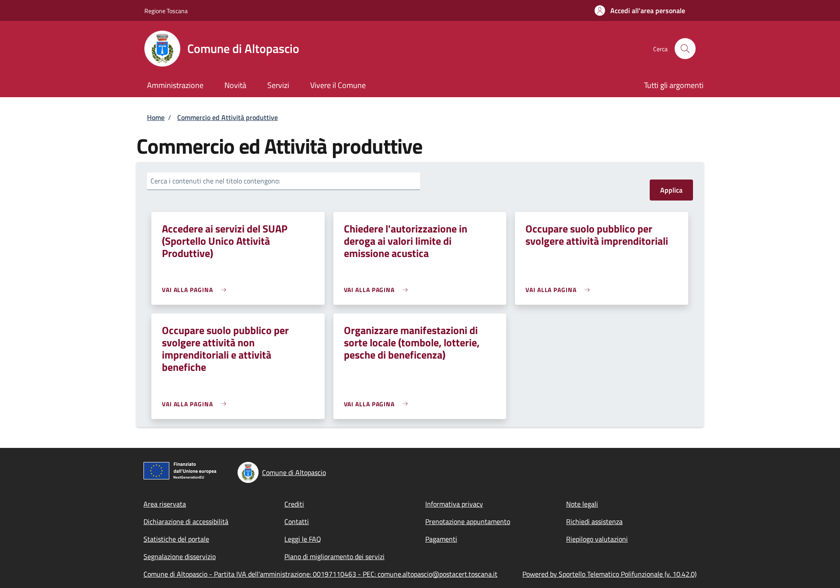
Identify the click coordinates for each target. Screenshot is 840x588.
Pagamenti (441, 539)
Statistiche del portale (176, 539)
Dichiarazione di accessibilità (186, 521)
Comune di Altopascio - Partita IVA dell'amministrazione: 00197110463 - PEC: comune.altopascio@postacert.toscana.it (320, 574)
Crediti (294, 504)
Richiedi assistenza (594, 521)
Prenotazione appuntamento (467, 521)
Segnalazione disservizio (180, 556)
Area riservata (165, 504)
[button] (640, 10)
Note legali (582, 504)
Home (155, 117)
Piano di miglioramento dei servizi (334, 556)
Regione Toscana (166, 10)
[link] (196, 289)
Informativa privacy (454, 504)
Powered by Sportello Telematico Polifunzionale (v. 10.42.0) (609, 574)
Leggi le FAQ (302, 539)
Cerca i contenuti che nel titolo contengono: (215, 181)
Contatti (296, 521)
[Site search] (685, 48)
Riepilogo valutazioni (597, 539)
